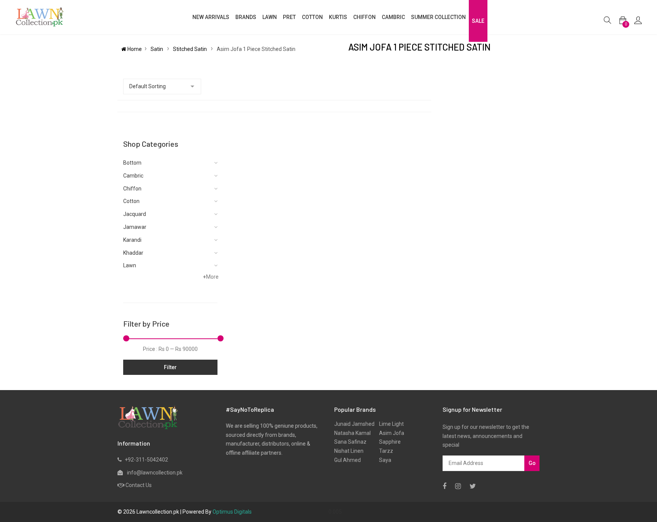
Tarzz (384, 451)
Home (134, 49)
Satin (157, 49)
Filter (170, 367)
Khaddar (133, 253)
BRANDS (245, 17)
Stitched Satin (190, 49)
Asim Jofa (389, 433)
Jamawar (134, 227)
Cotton (131, 201)
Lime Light (389, 424)
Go (532, 463)
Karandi (132, 240)
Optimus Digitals (232, 512)
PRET (289, 17)
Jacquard (134, 214)
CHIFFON (364, 17)
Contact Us (138, 485)
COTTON (312, 17)
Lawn (129, 265)
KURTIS (338, 17)
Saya (383, 460)
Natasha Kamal (352, 433)
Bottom (132, 163)
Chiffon (132, 189)
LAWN (269, 17)
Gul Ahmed (347, 460)
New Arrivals (210, 17)
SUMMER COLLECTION (438, 17)
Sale (478, 21)
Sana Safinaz (350, 442)
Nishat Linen (348, 451)
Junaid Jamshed (354, 424)
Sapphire (388, 442)
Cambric (393, 17)
